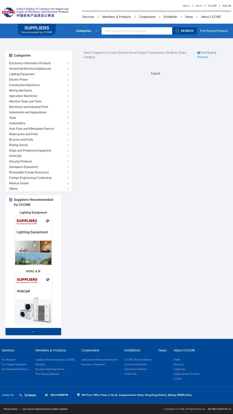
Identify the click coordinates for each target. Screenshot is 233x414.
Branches (179, 364)
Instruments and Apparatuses (28, 112)
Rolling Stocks (18, 145)
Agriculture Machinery (23, 95)
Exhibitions (132, 350)
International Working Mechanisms (99, 359)
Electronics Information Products (30, 63)
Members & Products (116, 17)
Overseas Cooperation (93, 364)
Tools (12, 117)
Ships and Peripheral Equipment (30, 150)
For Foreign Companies (14, 364)
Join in (199, 6)
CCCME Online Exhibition (138, 359)
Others (13, 188)
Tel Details (30, 395)
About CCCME (211, 17)
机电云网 (226, 6)
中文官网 (212, 6)
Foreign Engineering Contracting (30, 177)
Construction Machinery (24, 85)
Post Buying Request (214, 30)
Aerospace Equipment (23, 166)
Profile (177, 359)
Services (88, 17)
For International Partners (15, 369)
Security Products (20, 161)
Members (40, 364)
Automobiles (17, 123)
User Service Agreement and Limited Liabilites (45, 409)
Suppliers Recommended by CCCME (54, 359)
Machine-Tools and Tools (25, 101)
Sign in (186, 6)
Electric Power (18, 79)
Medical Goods (19, 183)
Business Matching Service (49, 369)
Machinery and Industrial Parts (28, 106)
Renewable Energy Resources (29, 172)
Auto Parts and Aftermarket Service (31, 128)
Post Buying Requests (47, 374)
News (189, 17)
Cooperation (147, 17)
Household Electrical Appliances (30, 68)
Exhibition (170, 17)
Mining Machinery (20, 90)
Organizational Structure (186, 374)
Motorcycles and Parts (23, 134)
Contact (178, 378)
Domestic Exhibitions (136, 369)
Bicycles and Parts (21, 139)
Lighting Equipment (21, 74)
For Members (9, 359)
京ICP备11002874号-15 (219, 409)
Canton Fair (131, 374)
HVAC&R (15, 156)
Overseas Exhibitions (136, 364)
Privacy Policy (11, 409)
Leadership (179, 369)
